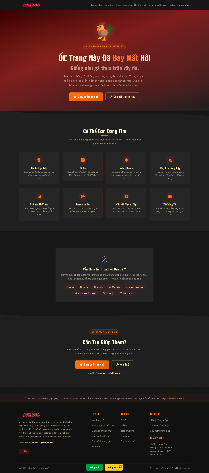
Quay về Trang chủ (88, 96)
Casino (100, 287)
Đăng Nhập (114, 467)
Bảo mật (110, 293)
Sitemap (96, 446)
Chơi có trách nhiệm (87, 293)
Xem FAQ (124, 364)
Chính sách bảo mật (102, 430)
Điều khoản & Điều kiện (103, 425)
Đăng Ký (94, 467)
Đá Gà (137, 5)
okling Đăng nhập (179, 5)
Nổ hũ (85, 287)
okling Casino (159, 5)
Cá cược (108, 5)
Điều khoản (128, 293)
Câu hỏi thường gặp (124, 96)
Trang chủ (96, 5)
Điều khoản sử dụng (181, 468)
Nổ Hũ (147, 5)
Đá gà (71, 287)
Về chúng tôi (98, 420)
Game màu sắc (124, 5)
